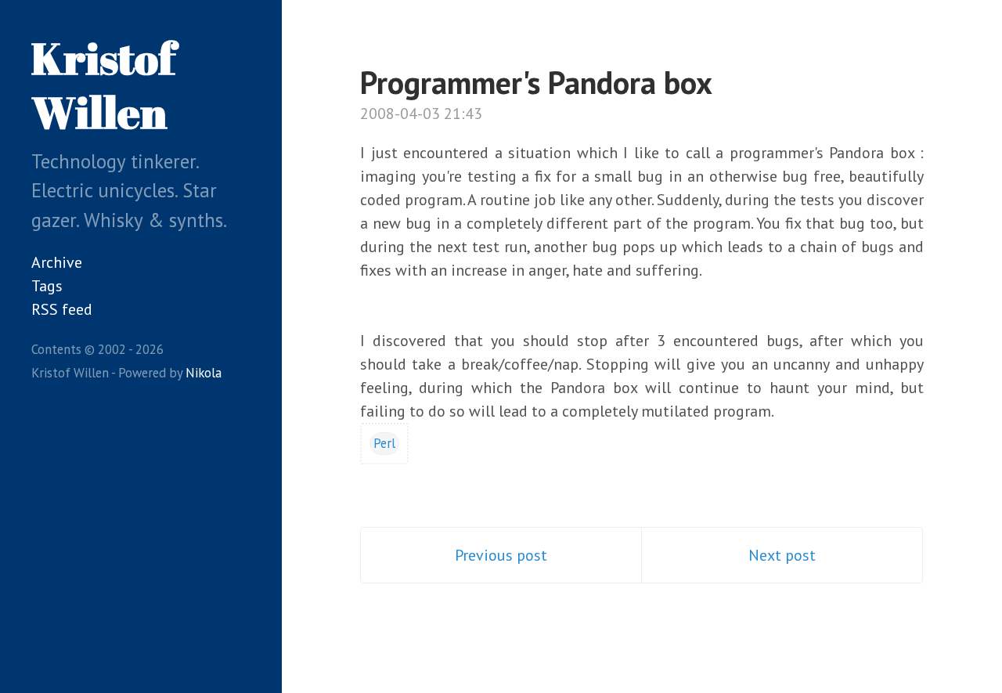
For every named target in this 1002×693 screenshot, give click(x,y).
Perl (384, 443)
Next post (782, 555)
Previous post (501, 555)
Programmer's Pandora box (536, 82)
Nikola (204, 372)
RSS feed (61, 309)
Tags (47, 286)
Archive (56, 262)
